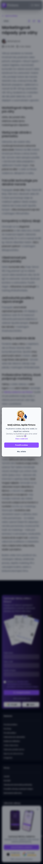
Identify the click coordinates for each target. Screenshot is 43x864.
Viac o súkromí (21, 439)
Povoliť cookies (21, 445)
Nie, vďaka (21, 451)
